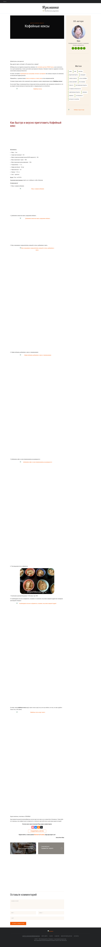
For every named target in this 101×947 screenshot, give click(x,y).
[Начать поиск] (8, 1)
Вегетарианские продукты (81, 85)
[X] (41, 827)
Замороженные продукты (74, 92)
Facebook (42, 834)
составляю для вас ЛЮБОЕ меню (45, 67)
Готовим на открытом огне (75, 88)
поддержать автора (37, 831)
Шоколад (80, 71)
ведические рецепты (73, 74)
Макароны (71, 95)
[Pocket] (32, 827)
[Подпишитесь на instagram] (73, 48)
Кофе (75, 71)
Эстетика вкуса (79, 95)
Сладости (42, 23)
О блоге (51, 936)
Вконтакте (36, 834)
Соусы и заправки (83, 78)
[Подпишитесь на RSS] (84, 48)
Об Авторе (57, 936)
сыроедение (82, 74)
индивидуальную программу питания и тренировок (33, 73)
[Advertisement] (37, 49)
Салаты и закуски (73, 78)
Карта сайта (44, 936)
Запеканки (84, 92)
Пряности (71, 85)
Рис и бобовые (82, 81)
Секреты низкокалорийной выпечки (31, 936)
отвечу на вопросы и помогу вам (34, 78)
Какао (70, 71)
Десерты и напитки (34, 23)
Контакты (76, 936)
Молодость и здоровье (74, 99)
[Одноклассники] (38, 827)
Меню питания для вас (66, 936)
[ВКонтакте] (35, 827)
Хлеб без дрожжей (73, 81)
